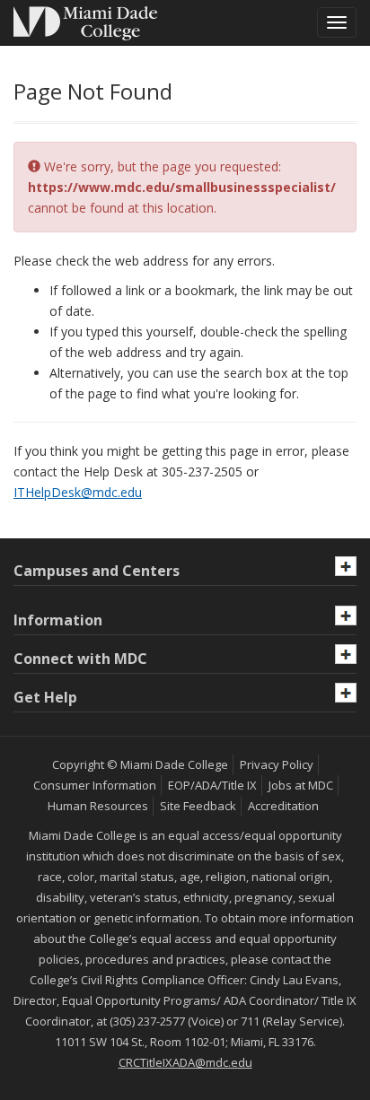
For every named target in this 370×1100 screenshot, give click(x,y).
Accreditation (283, 806)
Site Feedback (198, 806)
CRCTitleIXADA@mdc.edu (185, 1062)
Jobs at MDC (301, 785)
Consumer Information (94, 785)
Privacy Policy (276, 764)
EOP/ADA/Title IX (212, 785)
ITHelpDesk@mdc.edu (77, 492)
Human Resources (98, 806)
